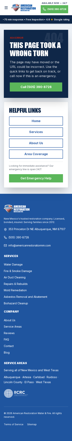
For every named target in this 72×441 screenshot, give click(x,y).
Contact (9, 346)
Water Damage (13, 264)
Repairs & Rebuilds (16, 283)
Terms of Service (13, 424)
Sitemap (32, 424)
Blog (7, 352)
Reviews (9, 333)
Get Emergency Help (36, 178)
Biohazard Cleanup (16, 303)
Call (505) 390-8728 (36, 87)
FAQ (6, 339)
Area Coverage (36, 154)
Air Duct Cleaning (15, 277)
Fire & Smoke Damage (18, 271)
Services (36, 132)
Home (36, 121)
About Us (36, 143)
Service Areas (13, 326)
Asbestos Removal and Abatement (25, 296)
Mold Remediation (15, 290)
